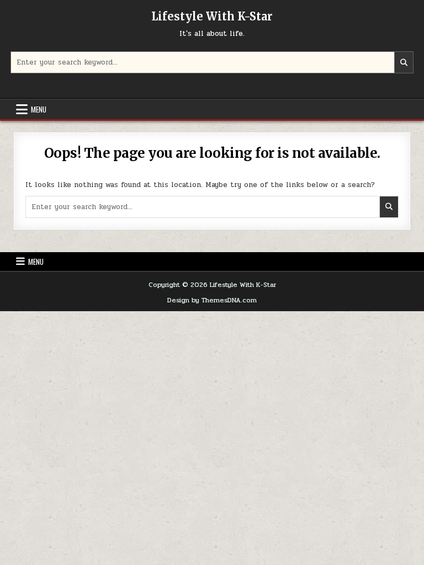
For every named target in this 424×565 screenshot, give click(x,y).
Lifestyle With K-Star (212, 16)
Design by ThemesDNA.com (212, 300)
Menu (38, 109)
